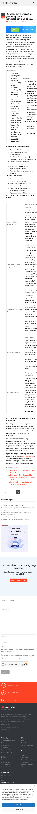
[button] (34, 786)
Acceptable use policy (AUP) (26, 766)
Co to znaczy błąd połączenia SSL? (21, 475)
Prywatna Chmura (8, 767)
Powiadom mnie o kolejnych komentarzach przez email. (18, 655)
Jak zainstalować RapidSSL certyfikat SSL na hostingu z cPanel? (17, 509)
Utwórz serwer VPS (17, 580)
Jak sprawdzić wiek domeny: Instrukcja (13, 505)
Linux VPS (5, 747)
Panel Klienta (24, 757)
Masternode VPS (7, 752)
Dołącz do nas (13, 693)
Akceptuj (18, 805)
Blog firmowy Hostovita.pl (15, 22)
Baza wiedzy (24, 743)
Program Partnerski (26, 760)
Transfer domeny (7, 762)
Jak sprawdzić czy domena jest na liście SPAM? (16, 519)
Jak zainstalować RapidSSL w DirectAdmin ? (15, 517)
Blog (22, 740)
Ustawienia (18, 810)
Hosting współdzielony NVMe (8, 742)
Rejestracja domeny (8, 760)
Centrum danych (25, 762)
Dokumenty (24, 755)
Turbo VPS (6, 745)
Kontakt (23, 753)
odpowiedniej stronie (27, 456)
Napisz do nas (13, 685)
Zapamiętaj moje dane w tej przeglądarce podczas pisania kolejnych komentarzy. (17, 650)
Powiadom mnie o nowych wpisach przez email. (16, 659)
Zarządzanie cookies (27, 745)
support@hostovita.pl (7, 782)
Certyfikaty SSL (7, 764)
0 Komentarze (27, 22)
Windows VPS (6, 750)
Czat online (11, 700)
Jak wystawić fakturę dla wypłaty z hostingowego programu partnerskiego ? (16, 513)
